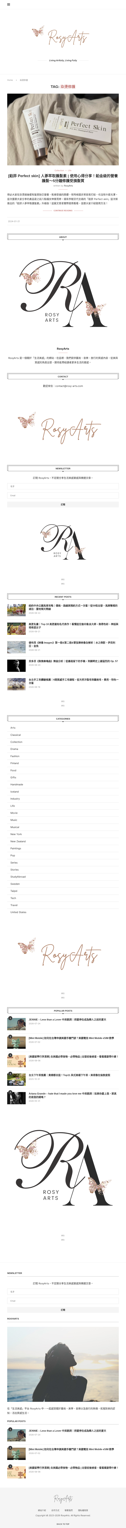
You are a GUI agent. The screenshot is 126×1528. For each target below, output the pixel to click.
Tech (13, 898)
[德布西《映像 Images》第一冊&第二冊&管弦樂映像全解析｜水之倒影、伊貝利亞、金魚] (16, 647)
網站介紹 (42, 1510)
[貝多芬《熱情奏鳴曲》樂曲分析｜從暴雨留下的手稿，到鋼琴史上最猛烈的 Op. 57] (16, 666)
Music (13, 819)
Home (10, 80)
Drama (14, 748)
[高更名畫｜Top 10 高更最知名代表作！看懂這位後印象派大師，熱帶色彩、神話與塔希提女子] (16, 629)
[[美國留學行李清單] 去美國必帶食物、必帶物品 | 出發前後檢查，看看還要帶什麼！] (16, 1061)
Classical (15, 734)
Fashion (14, 756)
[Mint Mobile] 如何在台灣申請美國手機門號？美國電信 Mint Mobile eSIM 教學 (71, 1038)
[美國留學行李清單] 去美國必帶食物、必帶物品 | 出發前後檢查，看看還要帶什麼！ (74, 1056)
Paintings (15, 848)
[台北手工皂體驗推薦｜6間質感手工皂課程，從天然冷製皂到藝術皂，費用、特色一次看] (16, 684)
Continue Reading (63, 211)
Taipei (13, 890)
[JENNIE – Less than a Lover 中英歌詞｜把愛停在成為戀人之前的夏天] (16, 1024)
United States (18, 912)
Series (14, 862)
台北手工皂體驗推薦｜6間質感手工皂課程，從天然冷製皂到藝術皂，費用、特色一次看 (74, 681)
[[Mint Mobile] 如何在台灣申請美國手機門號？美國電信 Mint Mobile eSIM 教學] (16, 1043)
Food (13, 770)
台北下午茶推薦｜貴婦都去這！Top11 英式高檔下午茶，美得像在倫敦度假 (69, 1075)
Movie (14, 812)
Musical (14, 827)
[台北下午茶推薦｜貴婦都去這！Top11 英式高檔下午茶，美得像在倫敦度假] (16, 1080)
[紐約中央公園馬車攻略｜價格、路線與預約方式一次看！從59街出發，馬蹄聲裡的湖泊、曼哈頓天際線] (16, 610)
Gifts (13, 777)
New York (16, 834)
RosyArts (68, 185)
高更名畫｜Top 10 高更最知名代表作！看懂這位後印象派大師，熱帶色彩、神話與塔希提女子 (73, 626)
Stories (14, 869)
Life (12, 805)
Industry (15, 798)
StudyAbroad (18, 876)
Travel (14, 905)
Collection (16, 741)
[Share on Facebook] (104, 221)
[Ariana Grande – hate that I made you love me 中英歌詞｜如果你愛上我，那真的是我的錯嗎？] (16, 1098)
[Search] (117, 4)
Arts (12, 727)
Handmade (16, 784)
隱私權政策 (83, 1510)
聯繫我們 (69, 1510)
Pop (12, 855)
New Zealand (18, 841)
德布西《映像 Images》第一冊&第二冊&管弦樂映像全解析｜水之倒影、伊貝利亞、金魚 (72, 644)
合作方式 (55, 1510)
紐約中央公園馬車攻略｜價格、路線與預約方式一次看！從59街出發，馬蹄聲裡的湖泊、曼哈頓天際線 (73, 607)
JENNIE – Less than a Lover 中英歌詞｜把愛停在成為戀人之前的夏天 (67, 1019)
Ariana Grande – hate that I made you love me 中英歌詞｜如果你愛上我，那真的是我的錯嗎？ (72, 1095)
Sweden (15, 883)
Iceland (14, 791)
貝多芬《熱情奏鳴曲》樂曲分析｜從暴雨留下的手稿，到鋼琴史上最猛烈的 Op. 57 (73, 661)
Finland (14, 763)
